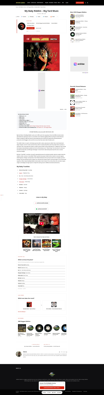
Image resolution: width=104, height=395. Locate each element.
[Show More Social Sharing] (57, 16)
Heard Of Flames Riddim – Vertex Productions (80, 40)
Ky (19, 175)
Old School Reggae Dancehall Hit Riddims (43, 23)
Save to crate (38, 28)
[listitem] (22, 330)
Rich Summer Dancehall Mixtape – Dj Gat (80, 108)
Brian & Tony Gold (23, 170)
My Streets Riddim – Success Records (31, 346)
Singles (46, 2)
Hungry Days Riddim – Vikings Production (81, 22)
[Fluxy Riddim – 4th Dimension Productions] (72, 114)
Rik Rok (21, 184)
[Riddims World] (20, 2)
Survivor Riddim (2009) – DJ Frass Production (81, 102)
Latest (28, 2)
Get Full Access (80, 2)
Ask (63, 2)
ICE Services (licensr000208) (39, 391)
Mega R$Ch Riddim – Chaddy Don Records (81, 96)
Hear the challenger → (22, 311)
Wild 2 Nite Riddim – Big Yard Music (46, 250)
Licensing (85, 391)
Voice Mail (21, 193)
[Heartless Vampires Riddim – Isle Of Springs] (72, 34)
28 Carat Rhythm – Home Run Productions (81, 28)
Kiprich (31, 125)
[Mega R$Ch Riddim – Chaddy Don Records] (72, 96)
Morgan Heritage (36, 125)
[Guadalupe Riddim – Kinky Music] (72, 90)
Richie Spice (41, 125)
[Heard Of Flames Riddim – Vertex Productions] (72, 40)
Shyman (21, 187)
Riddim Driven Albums (30, 23)
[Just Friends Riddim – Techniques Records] (72, 16)
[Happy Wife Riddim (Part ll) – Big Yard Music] (26, 243)
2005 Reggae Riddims (30, 7)
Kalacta (39, 13)
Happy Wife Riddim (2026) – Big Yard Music (36, 250)
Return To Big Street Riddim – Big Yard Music (56, 250)
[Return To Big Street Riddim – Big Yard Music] (56, 243)
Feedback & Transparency (77, 391)
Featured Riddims (54, 23)
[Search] (87, 2)
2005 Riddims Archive (22, 7)
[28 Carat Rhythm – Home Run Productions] (72, 28)
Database (51, 2)
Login (67, 2)
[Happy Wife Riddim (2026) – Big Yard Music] (36, 243)
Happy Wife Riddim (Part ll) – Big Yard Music (26, 250)
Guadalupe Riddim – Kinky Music (80, 90)
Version (21, 190)
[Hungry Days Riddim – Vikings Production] (72, 22)
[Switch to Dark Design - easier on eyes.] (85, 2)
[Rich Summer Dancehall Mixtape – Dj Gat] (72, 108)
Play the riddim (30, 28)
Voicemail (48, 125)
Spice (45, 125)
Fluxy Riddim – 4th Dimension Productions (81, 114)
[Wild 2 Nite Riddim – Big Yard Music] (46, 243)
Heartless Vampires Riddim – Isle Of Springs (81, 34)
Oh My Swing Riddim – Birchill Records (52, 346)
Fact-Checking (68, 391)
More (59, 2)
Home (17, 7)
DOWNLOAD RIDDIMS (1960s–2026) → (52, 387)
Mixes (55, 2)
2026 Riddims (40, 2)
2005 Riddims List (40, 127)
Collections (33, 2)
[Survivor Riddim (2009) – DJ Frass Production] (72, 102)
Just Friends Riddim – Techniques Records (79, 16)
